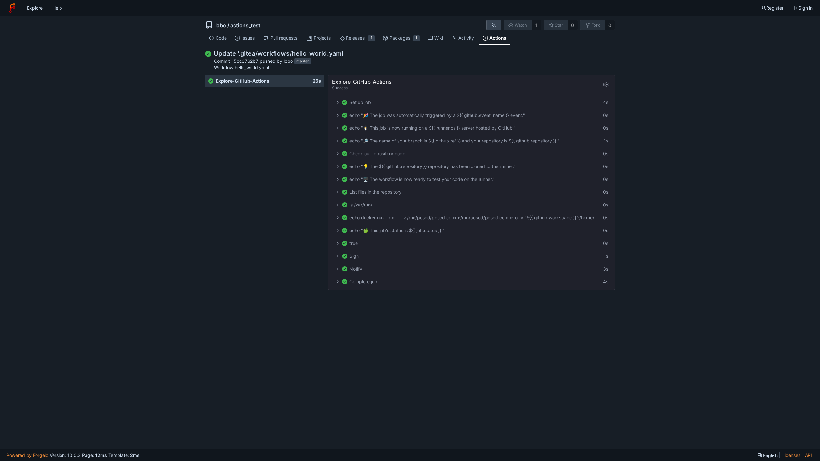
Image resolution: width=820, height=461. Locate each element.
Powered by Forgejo (27, 455)
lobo (220, 25)
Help (57, 8)
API (808, 455)
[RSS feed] (493, 25)
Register (774, 8)
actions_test (245, 25)
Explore (35, 8)
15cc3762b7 (245, 61)
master (302, 61)
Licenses (791, 455)
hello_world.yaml (252, 67)
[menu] (768, 455)
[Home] (12, 8)
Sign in (806, 8)
